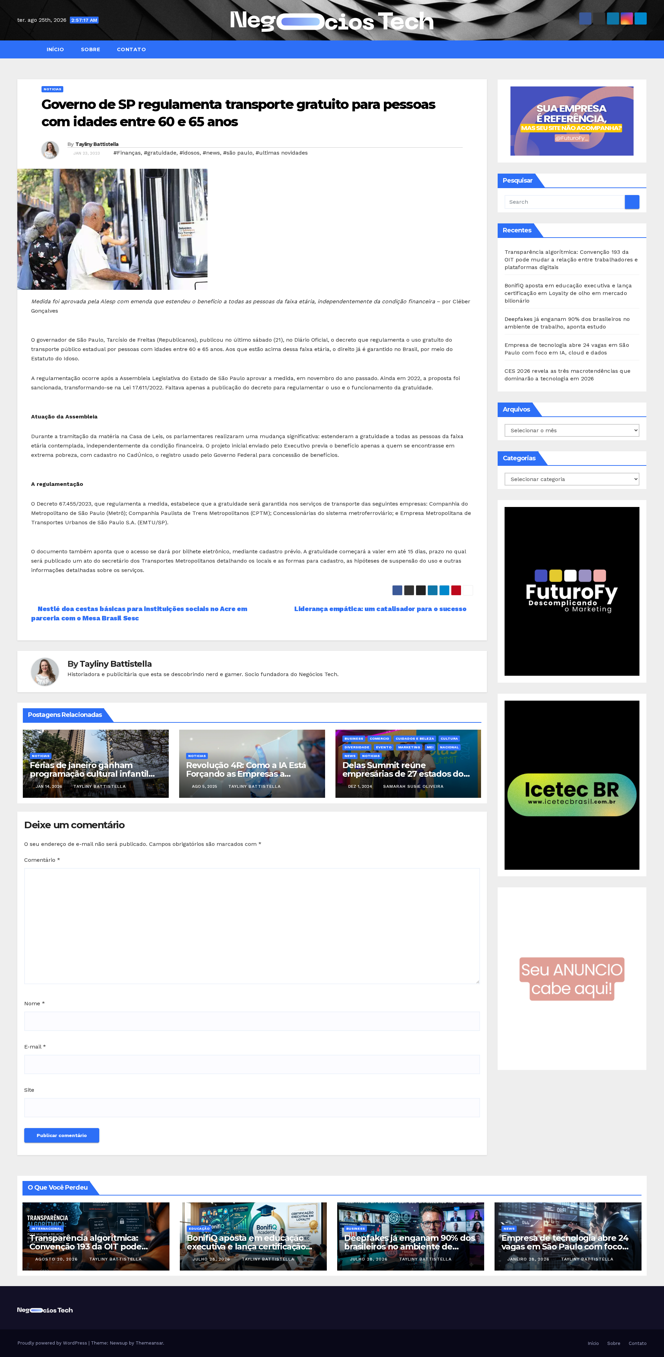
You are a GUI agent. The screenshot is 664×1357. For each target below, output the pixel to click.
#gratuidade (160, 152)
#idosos (189, 152)
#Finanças (127, 152)
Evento (383, 747)
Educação (199, 1228)
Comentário (42, 860)
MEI (430, 747)
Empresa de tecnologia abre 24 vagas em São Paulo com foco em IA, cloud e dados (564, 1246)
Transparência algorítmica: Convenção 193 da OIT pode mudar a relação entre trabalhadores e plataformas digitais (571, 259)
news (350, 756)
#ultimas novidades (282, 152)
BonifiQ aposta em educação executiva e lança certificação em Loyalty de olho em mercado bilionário (568, 293)
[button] (645, 49)
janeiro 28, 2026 (529, 1259)
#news (211, 152)
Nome (34, 1003)
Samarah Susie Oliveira (413, 786)
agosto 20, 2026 (57, 1259)
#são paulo (237, 152)
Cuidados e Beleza (415, 738)
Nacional (449, 747)
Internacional (46, 1228)
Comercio (379, 738)
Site (29, 1090)
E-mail (35, 1046)
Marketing (409, 747)
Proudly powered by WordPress (53, 1343)
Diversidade (356, 747)
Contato (130, 49)
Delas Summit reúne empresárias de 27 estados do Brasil (402, 773)
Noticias (52, 89)
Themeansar (149, 1343)
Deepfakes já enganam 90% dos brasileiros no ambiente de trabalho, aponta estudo (409, 1246)
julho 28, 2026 (212, 1259)
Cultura (449, 738)
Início (54, 49)
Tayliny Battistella (97, 144)
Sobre (89, 49)
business (353, 738)
